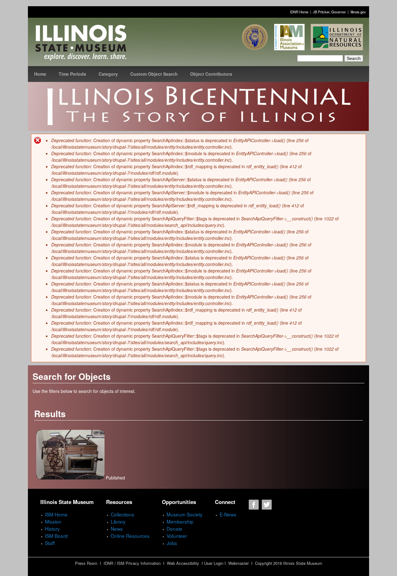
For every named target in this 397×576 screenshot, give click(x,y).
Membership (180, 521)
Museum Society (185, 514)
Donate (174, 528)
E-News (228, 514)
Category (108, 74)
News (117, 528)
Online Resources (130, 535)
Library (118, 521)
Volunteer (177, 535)
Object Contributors (211, 74)
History (52, 528)
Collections (122, 514)
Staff (50, 542)
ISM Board (56, 535)
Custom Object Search (154, 74)
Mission (53, 521)
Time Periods (72, 74)
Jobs (172, 542)
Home (40, 74)
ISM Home (56, 514)
